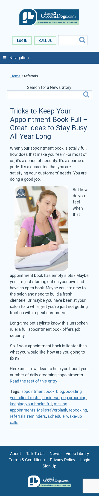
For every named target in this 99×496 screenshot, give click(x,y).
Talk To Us (35, 453)
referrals (18, 416)
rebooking (78, 410)
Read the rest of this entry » (35, 381)
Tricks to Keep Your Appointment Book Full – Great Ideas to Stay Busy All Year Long (49, 123)
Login (85, 459)
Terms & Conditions (27, 459)
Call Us (45, 41)
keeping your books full (31, 403)
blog (60, 391)
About (15, 453)
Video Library (77, 453)
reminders (36, 416)
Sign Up (49, 466)
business (50, 397)
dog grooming (73, 397)
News (55, 453)
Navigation (19, 57)
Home (15, 76)
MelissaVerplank (52, 410)
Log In (22, 41)
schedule (56, 416)
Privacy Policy (62, 459)
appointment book (38, 391)
